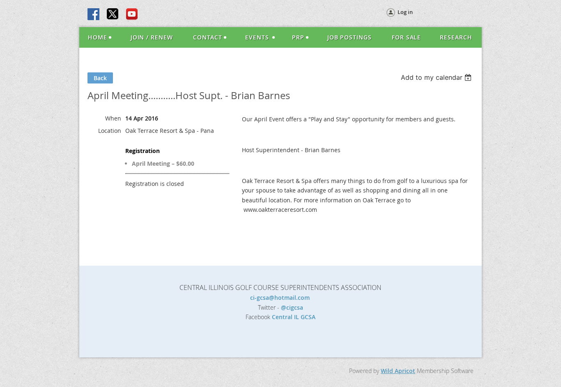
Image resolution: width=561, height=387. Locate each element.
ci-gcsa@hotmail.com (280, 297)
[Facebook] (94, 14)
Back (100, 78)
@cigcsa (292, 307)
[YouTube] (131, 14)
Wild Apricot (398, 371)
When (113, 118)
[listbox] (437, 77)
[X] (113, 14)
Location (109, 130)
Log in (405, 12)
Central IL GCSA (293, 317)
